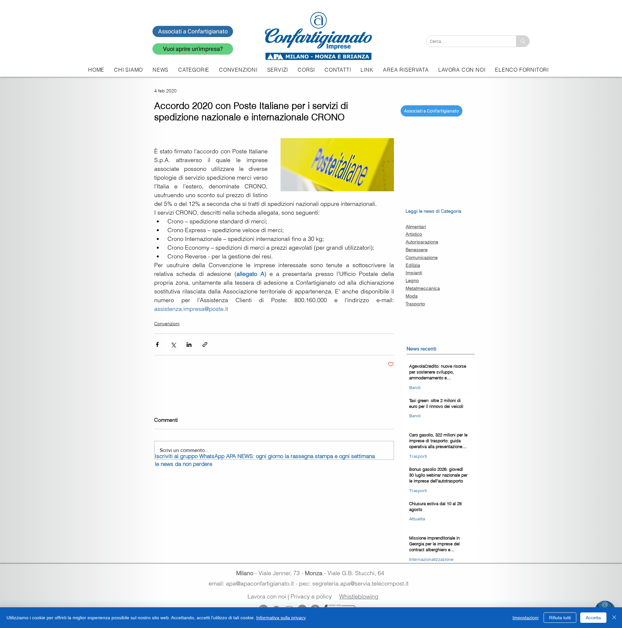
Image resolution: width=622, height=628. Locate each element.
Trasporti (418, 456)
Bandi (414, 387)
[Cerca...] (522, 41)
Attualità (417, 518)
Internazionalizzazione (431, 559)
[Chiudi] (614, 617)
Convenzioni (166, 323)
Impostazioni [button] (525, 617)
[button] (278, 70)
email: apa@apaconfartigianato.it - (254, 583)
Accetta (593, 617)
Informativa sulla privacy (281, 617)
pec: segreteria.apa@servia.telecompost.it (355, 583)
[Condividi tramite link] (205, 344)
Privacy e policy (311, 596)
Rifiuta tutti (560, 617)
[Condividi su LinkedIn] (189, 344)
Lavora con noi (267, 596)
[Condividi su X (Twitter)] (173, 344)
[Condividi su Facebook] (157, 344)
